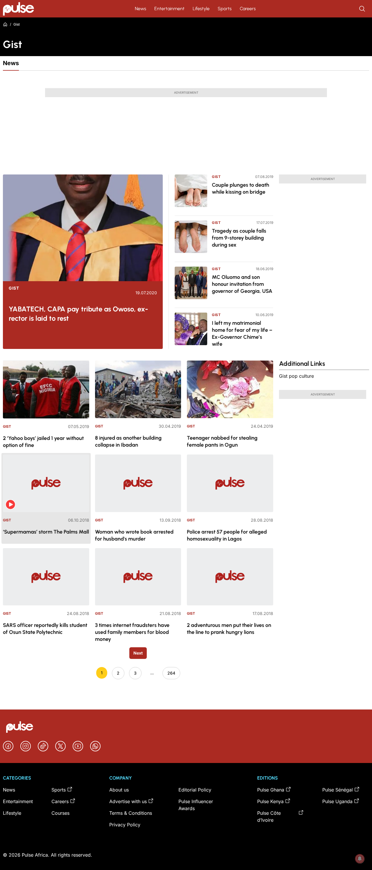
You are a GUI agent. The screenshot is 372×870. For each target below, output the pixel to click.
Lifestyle (201, 8)
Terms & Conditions (130, 813)
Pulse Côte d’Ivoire (269, 816)
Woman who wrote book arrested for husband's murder (134, 535)
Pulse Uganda (337, 801)
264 (171, 673)
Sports (225, 8)
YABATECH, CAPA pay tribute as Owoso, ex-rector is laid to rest (78, 313)
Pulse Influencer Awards (195, 804)
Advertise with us (128, 801)
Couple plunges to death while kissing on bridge (240, 188)
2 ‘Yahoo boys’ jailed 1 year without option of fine (43, 441)
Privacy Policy (124, 825)
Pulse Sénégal (337, 790)
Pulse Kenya (270, 801)
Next (138, 652)
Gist (14, 288)
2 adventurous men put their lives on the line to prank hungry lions (229, 628)
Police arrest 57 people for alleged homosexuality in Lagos (227, 535)
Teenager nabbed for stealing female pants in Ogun (222, 441)
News (140, 8)
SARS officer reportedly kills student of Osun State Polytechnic (45, 628)
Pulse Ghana (270, 790)
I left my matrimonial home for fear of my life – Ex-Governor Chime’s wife (242, 333)
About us (119, 790)
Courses (60, 813)
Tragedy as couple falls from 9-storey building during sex (239, 238)
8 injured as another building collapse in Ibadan (128, 441)
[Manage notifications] (359, 858)
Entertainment (169, 8)
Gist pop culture (296, 376)
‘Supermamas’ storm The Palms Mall (46, 532)
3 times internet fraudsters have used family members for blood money (132, 632)
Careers (248, 8)
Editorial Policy (194, 790)
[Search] (362, 8)
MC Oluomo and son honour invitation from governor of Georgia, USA (242, 284)
